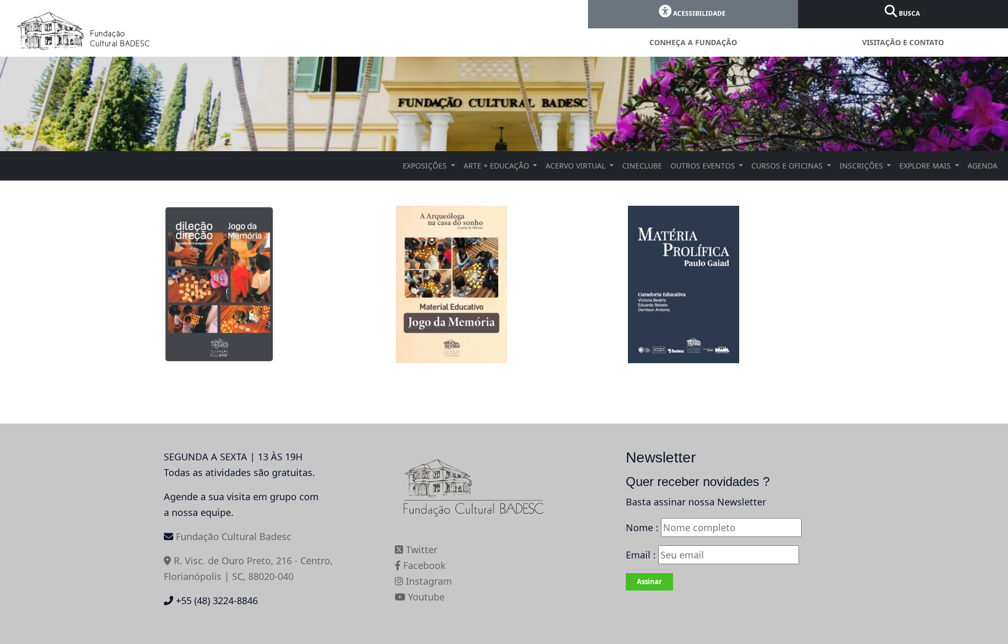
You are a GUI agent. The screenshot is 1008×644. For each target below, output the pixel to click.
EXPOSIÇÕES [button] (426, 166)
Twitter (420, 549)
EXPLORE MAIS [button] (926, 166)
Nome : (642, 527)
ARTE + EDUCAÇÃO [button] (497, 166)
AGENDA (983, 166)
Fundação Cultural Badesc (233, 536)
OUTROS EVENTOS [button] (703, 166)
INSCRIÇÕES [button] (862, 166)
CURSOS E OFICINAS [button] (788, 166)
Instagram (427, 581)
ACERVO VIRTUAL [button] (576, 166)
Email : (642, 554)
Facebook (423, 565)
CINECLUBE (642, 166)
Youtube (425, 596)
